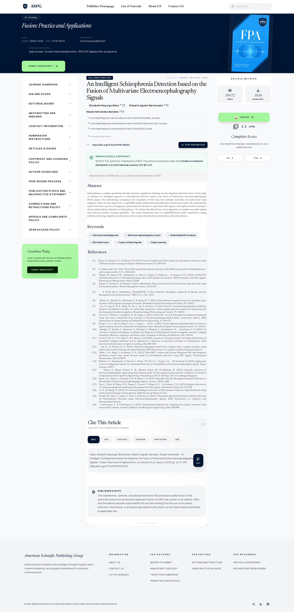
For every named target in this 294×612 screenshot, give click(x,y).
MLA (93, 439)
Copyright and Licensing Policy (50, 160)
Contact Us (116, 568)
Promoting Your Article (165, 580)
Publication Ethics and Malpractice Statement (50, 192)
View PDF (247, 117)
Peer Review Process (50, 181)
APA (106, 439)
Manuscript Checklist (164, 568)
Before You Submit (161, 562)
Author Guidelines (50, 171)
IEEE (177, 439)
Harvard (141, 439)
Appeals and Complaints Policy (50, 218)
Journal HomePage (50, 84)
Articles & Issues (50, 148)
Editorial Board (50, 103)
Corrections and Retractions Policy (50, 205)
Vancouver (160, 439)
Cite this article (193, 145)
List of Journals (131, 6)
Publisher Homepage (100, 6)
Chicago (122, 439)
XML (230, 158)
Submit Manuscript (43, 66)
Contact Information (50, 126)
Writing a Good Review (246, 562)
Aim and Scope (50, 94)
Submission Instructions (50, 137)
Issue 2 (184, 78)
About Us (114, 562)
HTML (258, 158)
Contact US (176, 6)
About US (154, 6)
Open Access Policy (50, 229)
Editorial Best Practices (207, 562)
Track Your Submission (164, 574)
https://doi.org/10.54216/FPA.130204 (111, 145)
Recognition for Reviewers (249, 568)
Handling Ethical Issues (206, 568)
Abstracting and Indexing (50, 114)
